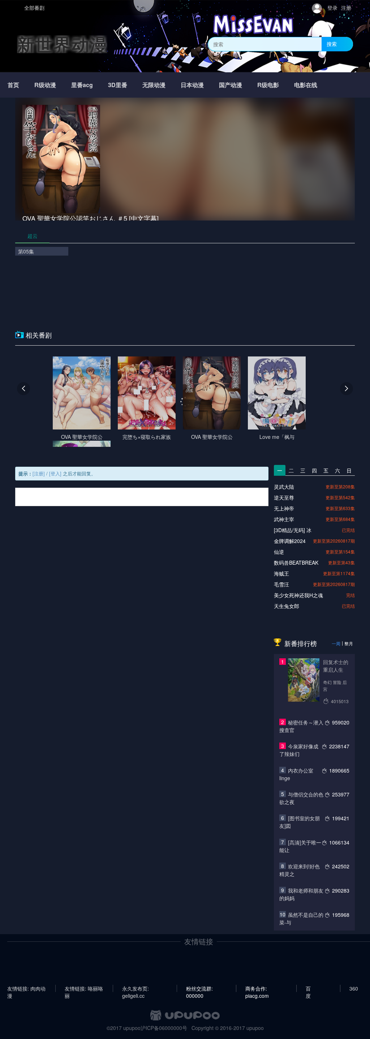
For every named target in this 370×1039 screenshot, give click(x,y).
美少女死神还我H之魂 (298, 595)
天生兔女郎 (286, 606)
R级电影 (268, 85)
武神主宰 (284, 519)
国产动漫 (230, 85)
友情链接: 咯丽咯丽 (84, 988)
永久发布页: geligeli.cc (135, 988)
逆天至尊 (284, 497)
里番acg (82, 85)
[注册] (39, 473)
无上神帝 (284, 508)
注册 (346, 7)
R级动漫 (45, 85)
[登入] (55, 473)
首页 (13, 85)
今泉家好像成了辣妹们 (298, 750)
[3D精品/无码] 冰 (292, 530)
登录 (332, 7)
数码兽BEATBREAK (296, 562)
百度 (308, 988)
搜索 (332, 43)
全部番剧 (34, 7)
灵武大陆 (284, 486)
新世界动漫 (62, 44)
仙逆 (279, 551)
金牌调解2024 (290, 540)
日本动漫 (192, 85)
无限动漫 (153, 85)
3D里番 (117, 85)
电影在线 (305, 85)
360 (353, 988)
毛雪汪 (281, 584)
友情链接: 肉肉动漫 (26, 988)
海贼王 (281, 573)
